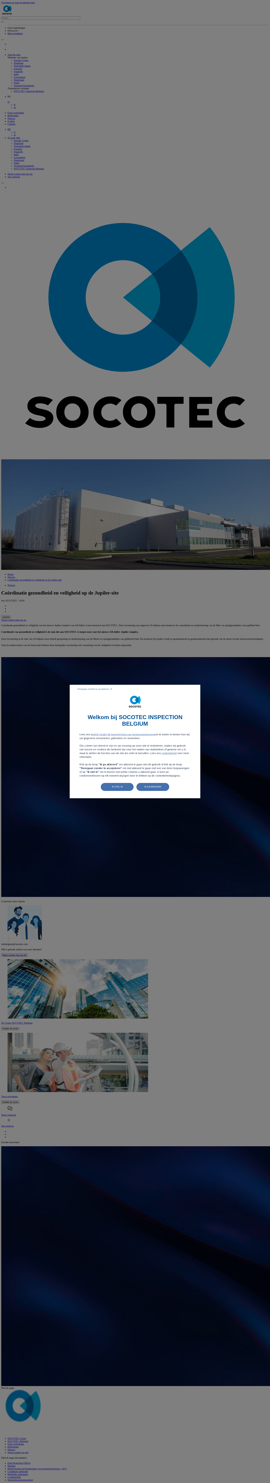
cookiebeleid (169, 753)
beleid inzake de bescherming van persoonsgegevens (123, 734)
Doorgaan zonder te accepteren (93, 689)
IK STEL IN (117, 786)
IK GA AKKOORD (152, 786)
